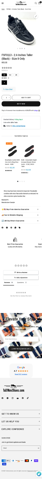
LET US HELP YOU (10, 421)
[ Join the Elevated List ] (21, 349)
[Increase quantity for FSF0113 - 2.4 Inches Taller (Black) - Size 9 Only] (9, 97)
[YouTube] (19, 398)
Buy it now (21, 104)
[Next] (24, 48)
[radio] (4, 82)
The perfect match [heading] (21, 136)
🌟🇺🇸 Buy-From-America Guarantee (15, 209)
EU (10, 75)
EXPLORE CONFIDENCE (13, 429)
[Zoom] (36, 16)
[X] (7, 227)
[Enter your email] (38, 448)
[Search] (36, 3)
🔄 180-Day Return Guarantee (13, 221)
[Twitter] (9, 398)
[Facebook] (3, 227)
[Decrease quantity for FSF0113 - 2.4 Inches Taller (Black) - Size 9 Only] (3, 97)
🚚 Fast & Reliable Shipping (12, 215)
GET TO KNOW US (10, 413)
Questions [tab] (20, 282)
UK (16, 75)
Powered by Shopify (32, 471)
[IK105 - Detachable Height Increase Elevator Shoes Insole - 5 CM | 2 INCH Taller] (29, 149)
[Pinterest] (11, 227)
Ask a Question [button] (21, 278)
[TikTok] (29, 398)
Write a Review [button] (22, 272)
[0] (39, 3)
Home (3, 9)
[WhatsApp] (16, 227)
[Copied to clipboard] (20, 227)
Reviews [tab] (7, 282)
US (4, 75)
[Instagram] (14, 398)
